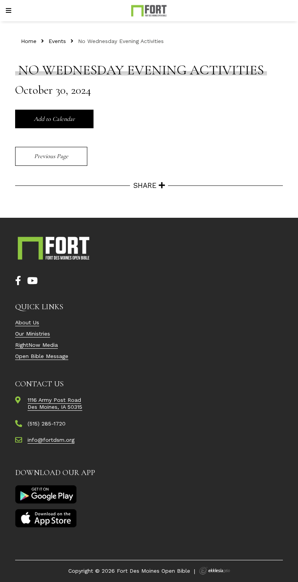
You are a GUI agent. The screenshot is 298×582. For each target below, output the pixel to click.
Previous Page (51, 156)
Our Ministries (32, 334)
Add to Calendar (54, 119)
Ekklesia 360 (214, 571)
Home (28, 41)
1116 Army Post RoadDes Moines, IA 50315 (55, 403)
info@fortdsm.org (51, 440)
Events (57, 41)
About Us (27, 322)
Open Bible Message (41, 356)
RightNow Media (36, 345)
